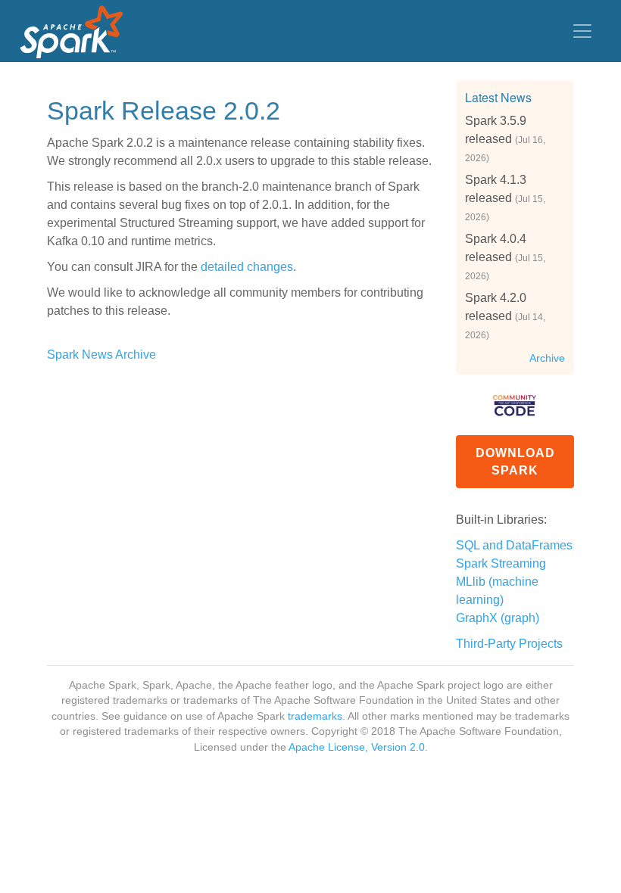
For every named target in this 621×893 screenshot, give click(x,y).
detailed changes (247, 266)
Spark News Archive (101, 354)
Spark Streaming (501, 563)
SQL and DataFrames (514, 545)
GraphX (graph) (497, 617)
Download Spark (515, 461)
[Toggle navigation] (582, 31)
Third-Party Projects (509, 643)
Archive (547, 358)
